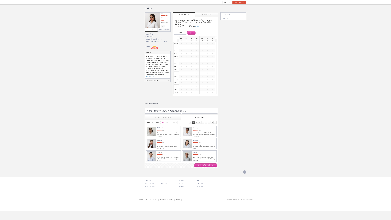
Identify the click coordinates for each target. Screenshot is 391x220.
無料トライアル (239, 2)
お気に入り (168, 122)
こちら (197, 26)
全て (163, 122)
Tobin (159, 152)
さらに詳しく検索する (206, 165)
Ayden (195, 128)
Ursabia (159, 140)
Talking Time (157, 2)
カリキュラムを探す (150, 186)
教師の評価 (207, 14)
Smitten (195, 140)
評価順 (148, 122)
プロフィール (151, 29)
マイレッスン (148, 180)
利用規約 (178, 199)
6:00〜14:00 (178, 33)
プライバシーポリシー (151, 199)
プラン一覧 (226, 14)
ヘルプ (197, 180)
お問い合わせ (199, 186)
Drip (194, 152)
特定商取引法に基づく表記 (166, 199)
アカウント (182, 180)
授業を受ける (185, 14)
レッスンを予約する (164, 117)
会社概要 (141, 199)
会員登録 (181, 186)
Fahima (159, 128)
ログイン (226, 2)
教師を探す (201, 117)
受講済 (175, 122)
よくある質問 (226, 18)
